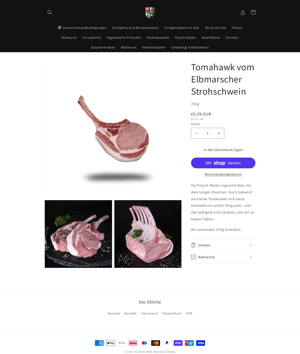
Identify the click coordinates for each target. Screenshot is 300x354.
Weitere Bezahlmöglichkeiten (223, 174)
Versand (114, 313)
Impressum (149, 313)
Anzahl (195, 124)
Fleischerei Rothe (143, 351)
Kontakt (130, 313)
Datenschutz (172, 313)
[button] (50, 12)
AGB (189, 313)
